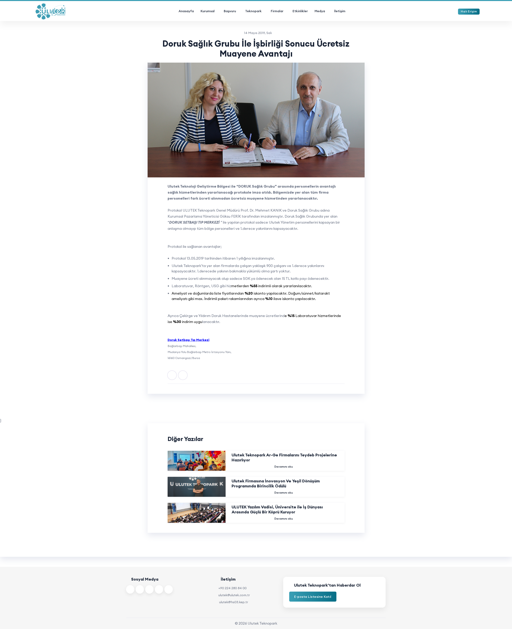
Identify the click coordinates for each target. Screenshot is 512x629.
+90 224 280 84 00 (232, 588)
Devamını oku (283, 466)
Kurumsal (208, 11)
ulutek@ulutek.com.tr (234, 595)
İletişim (339, 11)
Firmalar (277, 11)
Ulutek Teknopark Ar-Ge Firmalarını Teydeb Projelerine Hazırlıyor (284, 457)
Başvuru (230, 11)
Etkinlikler (300, 11)
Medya (320, 11)
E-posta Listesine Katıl (312, 597)
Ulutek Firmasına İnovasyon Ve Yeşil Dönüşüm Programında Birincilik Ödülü (276, 483)
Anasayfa (186, 11)
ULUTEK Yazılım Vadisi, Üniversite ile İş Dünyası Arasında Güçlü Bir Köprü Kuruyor (277, 509)
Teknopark (253, 11)
